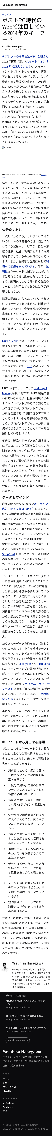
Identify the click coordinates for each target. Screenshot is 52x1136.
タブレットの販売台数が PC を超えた (25, 56)
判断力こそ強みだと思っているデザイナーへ (25, 1002)
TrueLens (43, 664)
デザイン (6, 14)
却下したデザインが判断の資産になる (24, 1016)
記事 (5, 1083)
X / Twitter (8, 1103)
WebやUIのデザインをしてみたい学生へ (26, 1028)
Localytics (24, 664)
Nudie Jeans (10, 341)
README (7, 1091)
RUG (29, 366)
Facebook (8, 1107)
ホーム (6, 1079)
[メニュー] (46, 5)
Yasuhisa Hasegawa (15, 4)
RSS (5, 1111)
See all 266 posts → (18, 1040)
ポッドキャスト (10, 1087)
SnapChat (8, 554)
